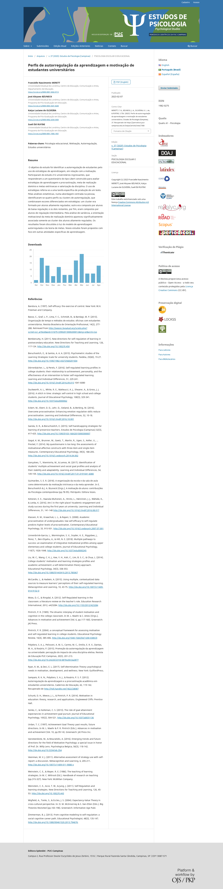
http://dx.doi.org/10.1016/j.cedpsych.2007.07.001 (78, 528)
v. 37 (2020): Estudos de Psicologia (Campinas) (69, 56)
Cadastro (186, 2)
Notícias (99, 46)
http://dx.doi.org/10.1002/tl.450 (53, 346)
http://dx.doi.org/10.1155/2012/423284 (78, 605)
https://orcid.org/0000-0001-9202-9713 (43, 92)
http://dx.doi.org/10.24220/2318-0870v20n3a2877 (53, 659)
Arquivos (41, 56)
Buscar (124, 46)
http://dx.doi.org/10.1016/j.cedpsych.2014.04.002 (53, 455)
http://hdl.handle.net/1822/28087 (61, 688)
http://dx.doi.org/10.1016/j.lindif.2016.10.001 (51, 419)
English (165, 65)
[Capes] (177, 234)
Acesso (196, 2)
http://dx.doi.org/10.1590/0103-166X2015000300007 (63, 433)
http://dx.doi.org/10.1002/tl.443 (48, 793)
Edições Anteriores (80, 46)
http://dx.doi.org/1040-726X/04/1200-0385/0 (74, 637)
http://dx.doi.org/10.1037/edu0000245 (66, 550)
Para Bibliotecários (167, 359)
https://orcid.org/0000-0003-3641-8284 (43, 106)
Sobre (27, 46)
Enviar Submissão (169, 88)
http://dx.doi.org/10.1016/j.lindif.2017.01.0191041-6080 (65, 473)
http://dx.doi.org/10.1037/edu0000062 (47, 400)
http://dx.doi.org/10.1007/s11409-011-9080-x (51, 764)
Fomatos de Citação (123, 131)
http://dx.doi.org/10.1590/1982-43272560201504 (52, 360)
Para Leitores (164, 350)
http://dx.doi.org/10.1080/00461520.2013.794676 (53, 822)
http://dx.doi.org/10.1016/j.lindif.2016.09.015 (51, 382)
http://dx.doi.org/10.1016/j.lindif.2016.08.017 (76, 510)
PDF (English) (122, 82)
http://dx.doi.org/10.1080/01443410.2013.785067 (53, 572)
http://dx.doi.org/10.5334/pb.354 (45, 750)
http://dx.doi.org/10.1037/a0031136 (75, 717)
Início (30, 56)
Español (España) (170, 74)
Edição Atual (60, 46)
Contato (112, 46)
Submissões (43, 46)
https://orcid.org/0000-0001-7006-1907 (43, 134)
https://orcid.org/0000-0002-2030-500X (43, 120)
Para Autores (164, 354)
